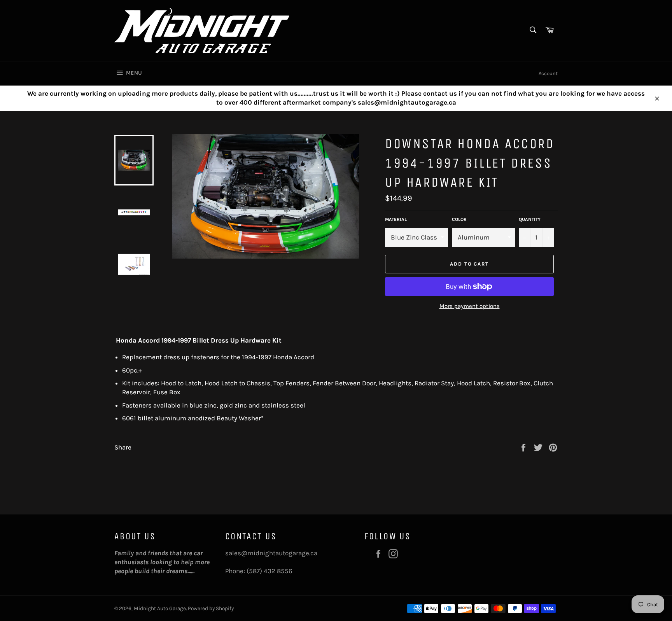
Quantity (530, 219)
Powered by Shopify (211, 608)
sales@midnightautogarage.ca (271, 553)
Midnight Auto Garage (160, 608)
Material (396, 219)
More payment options (469, 306)
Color (459, 219)
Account (548, 73)
